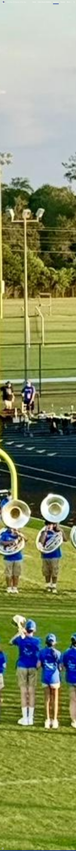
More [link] (68, 2)
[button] (74, 2)
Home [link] (34, 2)
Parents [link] (62, 2)
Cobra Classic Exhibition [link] (44, 2)
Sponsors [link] (56, 2)
